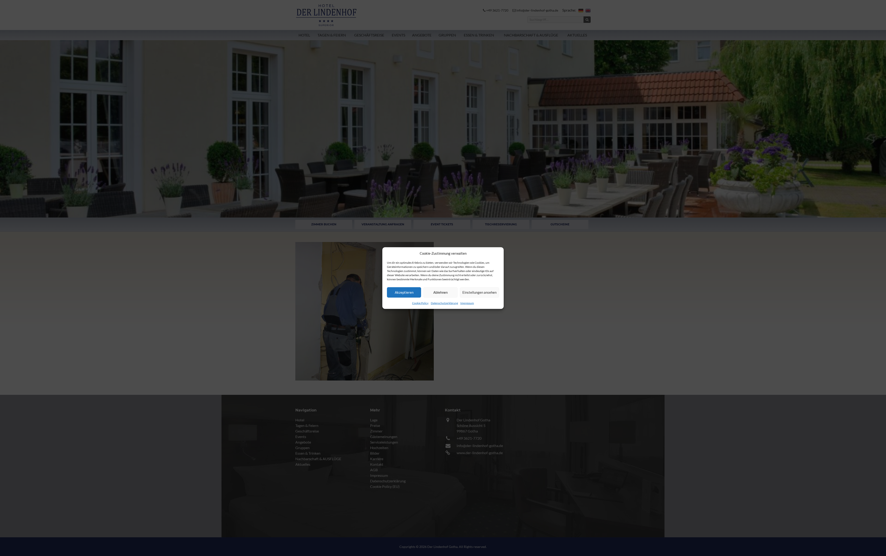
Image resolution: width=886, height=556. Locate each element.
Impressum (467, 303)
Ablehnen (440, 292)
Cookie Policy (420, 303)
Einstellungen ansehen (479, 292)
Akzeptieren (404, 292)
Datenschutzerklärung (444, 303)
